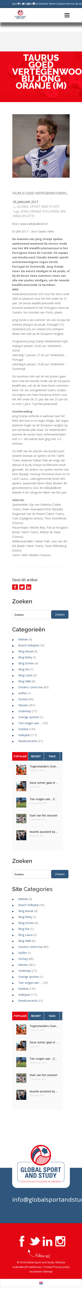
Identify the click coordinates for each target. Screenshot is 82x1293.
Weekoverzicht (27, 741)
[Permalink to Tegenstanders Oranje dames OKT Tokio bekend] (21, 771)
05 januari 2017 (25, 202)
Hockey (23, 699)
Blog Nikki (24, 681)
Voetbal (23, 729)
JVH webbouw (32, 1267)
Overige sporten (28, 717)
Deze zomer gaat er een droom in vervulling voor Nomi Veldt (43, 782)
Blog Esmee (26, 663)
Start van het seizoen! (43, 815)
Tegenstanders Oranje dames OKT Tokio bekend (43, 766)
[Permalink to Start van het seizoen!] (21, 820)
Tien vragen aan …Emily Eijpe (43, 799)
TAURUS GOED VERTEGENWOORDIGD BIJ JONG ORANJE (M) (41, 193)
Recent (36, 756)
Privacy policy (61, 1267)
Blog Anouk (25, 651)
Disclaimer (35, 1271)
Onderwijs (24, 711)
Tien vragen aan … (30, 723)
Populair (20, 756)
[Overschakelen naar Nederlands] (41, 1282)
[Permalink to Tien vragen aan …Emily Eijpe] (21, 803)
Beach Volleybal (28, 645)
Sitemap (48, 1271)
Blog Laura (25, 675)
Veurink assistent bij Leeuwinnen (43, 831)
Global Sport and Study (38, 206)
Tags (52, 756)
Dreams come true (30, 687)
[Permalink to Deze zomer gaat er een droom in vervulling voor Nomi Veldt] (21, 787)
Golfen (22, 693)
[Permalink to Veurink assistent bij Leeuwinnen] (21, 836)
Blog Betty (25, 657)
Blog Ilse (23, 669)
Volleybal (24, 735)
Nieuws (23, 705)
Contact (48, 1267)
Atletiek (23, 639)
